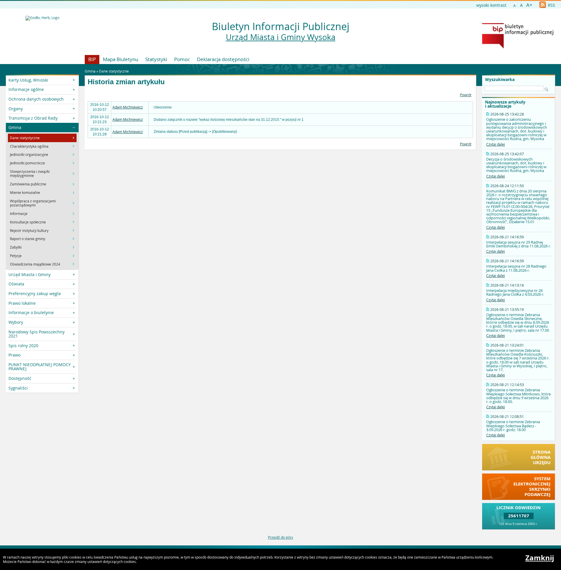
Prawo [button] (14, 355)
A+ (529, 4)
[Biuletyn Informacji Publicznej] (517, 47)
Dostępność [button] (19, 378)
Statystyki (156, 59)
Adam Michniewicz (127, 107)
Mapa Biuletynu (120, 59)
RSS (551, 5)
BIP (92, 59)
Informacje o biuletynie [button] (31, 312)
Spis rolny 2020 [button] (23, 345)
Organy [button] (15, 108)
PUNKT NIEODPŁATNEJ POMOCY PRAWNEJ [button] (39, 366)
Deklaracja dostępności (223, 59)
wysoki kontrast (491, 5)
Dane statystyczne (114, 71)
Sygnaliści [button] (18, 388)
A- (515, 5)
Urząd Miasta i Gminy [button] (29, 274)
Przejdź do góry (280, 537)
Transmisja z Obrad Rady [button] (33, 118)
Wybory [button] (15, 322)
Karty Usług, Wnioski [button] (28, 80)
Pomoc (182, 59)
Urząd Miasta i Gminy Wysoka (280, 37)
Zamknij (539, 557)
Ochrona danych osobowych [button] (36, 99)
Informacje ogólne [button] (26, 89)
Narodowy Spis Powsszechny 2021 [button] (36, 334)
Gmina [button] (14, 127)
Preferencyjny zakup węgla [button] (34, 293)
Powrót (465, 94)
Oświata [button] (16, 284)
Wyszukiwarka (500, 80)
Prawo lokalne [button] (22, 303)
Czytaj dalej (495, 144)
